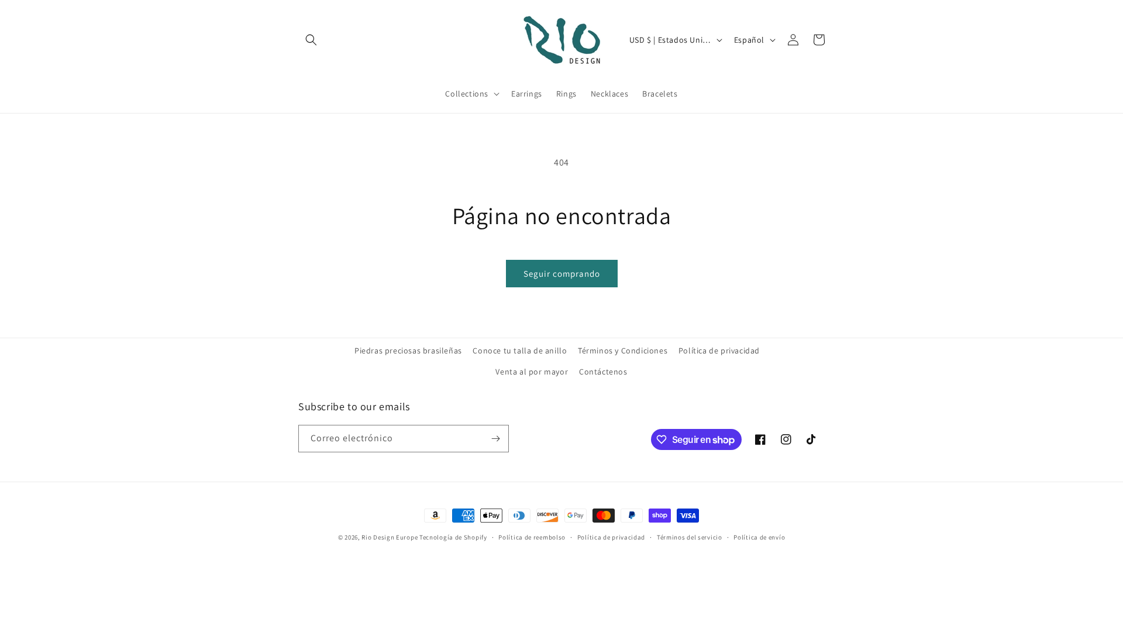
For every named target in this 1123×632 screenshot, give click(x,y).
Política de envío (759, 537)
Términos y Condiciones (622, 350)
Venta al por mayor (531, 371)
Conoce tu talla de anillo (520, 350)
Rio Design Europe (389, 537)
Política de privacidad (719, 350)
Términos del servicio (689, 537)
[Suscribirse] (495, 438)
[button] (311, 40)
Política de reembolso (532, 537)
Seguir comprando (561, 273)
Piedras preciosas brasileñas (408, 350)
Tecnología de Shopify (453, 537)
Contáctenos (603, 371)
